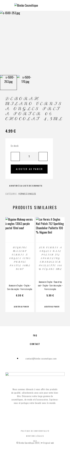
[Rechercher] (53, 5)
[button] (19, 306)
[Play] (8, 82)
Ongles (27, 285)
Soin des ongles (13, 288)
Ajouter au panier (29, 168)
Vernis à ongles (27, 193)
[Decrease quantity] (15, 156)
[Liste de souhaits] (29, 237)
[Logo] (26, 5)
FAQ (35, 335)
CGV (35, 441)
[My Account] (59, 5)
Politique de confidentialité (35, 431)
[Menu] (7, 5)
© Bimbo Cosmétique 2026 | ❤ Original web (35, 442)
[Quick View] (29, 231)
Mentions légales (35, 436)
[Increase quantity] (43, 156)
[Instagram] (38, 412)
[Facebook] (31, 412)
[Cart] (64, 5)
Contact (35, 343)
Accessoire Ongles (15, 285)
